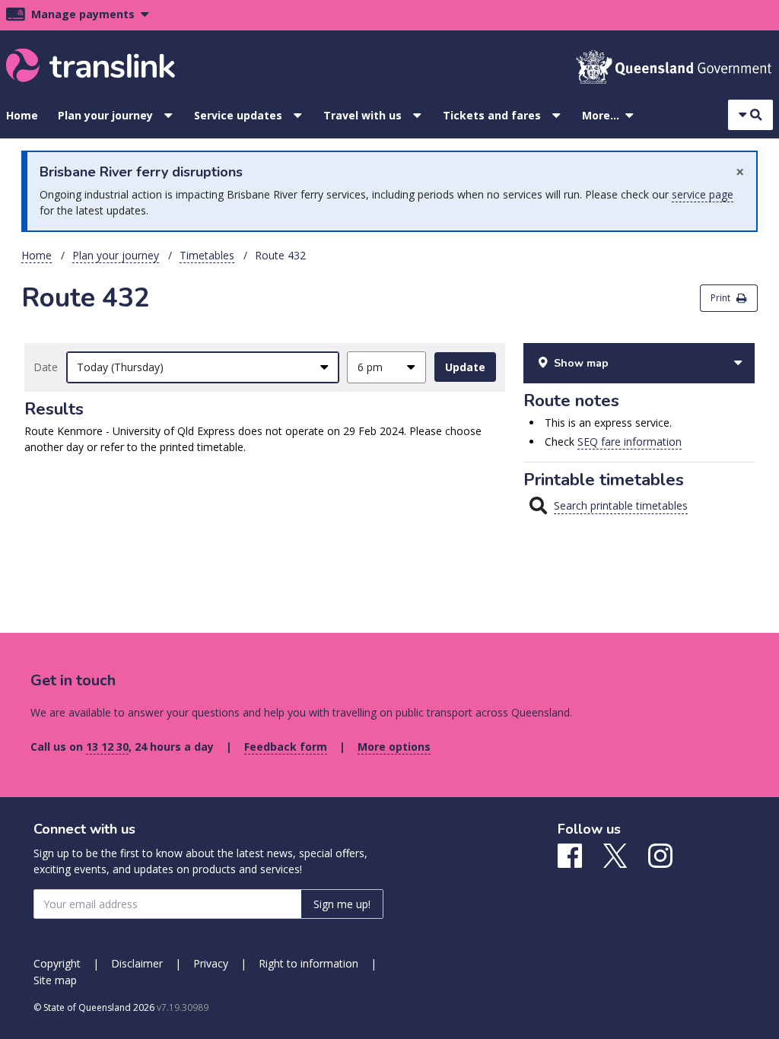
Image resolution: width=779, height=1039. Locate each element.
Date (45, 367)
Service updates (238, 115)
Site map (55, 980)
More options (394, 746)
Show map (581, 363)
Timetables (207, 255)
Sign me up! (341, 904)
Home (22, 115)
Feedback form (285, 746)
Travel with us (362, 115)
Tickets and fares (492, 115)
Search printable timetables (621, 505)
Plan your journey (105, 115)
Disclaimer (137, 963)
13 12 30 (107, 746)
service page (702, 194)
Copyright (57, 963)
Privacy (210, 963)
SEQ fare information (629, 441)
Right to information (308, 963)
